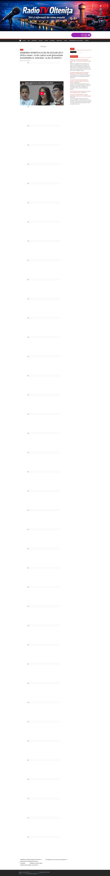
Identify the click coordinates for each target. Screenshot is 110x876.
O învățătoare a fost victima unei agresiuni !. (56, 859)
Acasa (24, 40)
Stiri (29, 40)
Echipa (46, 40)
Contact (41, 40)
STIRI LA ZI (74, 56)
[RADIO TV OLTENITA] (55, 1)
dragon (28, 60)
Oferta (86, 40)
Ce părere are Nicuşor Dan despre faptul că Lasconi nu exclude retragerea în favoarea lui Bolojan (79, 81)
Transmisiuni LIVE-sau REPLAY (76, 40)
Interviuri (34, 40)
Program (52, 40)
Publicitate (59, 40)
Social (65, 40)
